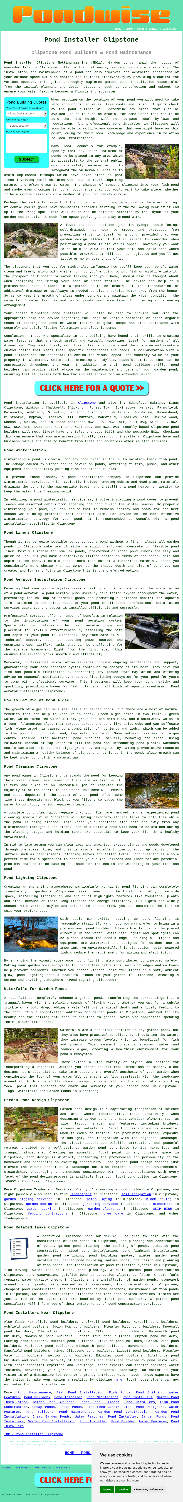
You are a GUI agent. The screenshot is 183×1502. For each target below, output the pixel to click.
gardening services (100, 1204)
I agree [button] (107, 1489)
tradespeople (16, 1218)
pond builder (16, 355)
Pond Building (149, 1392)
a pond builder (129, 1189)
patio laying (99, 1199)
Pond (8, 403)
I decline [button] (123, 1489)
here (118, 1379)
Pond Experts (62, 1468)
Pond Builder (123, 1421)
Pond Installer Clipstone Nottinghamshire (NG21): (54, 62)
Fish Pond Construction (109, 1407)
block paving (158, 1199)
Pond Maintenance (34, 1392)
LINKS (129, 28)
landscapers (81, 1194)
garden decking (41, 1209)
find (19, 1322)
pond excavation (41, 1275)
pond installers (124, 436)
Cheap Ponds (43, 1407)
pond (131, 99)
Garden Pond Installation (51, 1421)
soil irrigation (136, 1194)
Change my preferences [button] (149, 1489)
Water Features (89, 1416)
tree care (113, 1213)
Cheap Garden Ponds (51, 1416)
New (37, 1468)
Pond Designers (150, 1407)
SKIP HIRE (162, 1209)
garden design (39, 1204)
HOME (118, 28)
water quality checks (42, 1279)
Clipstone (87, 403)
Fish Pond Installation (79, 1392)
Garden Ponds (154, 1416)
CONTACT (154, 28)
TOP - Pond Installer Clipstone (33, 1434)
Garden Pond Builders (54, 1402)
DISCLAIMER (170, 28)
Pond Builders (37, 1397)
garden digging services (28, 1199)
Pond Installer (68, 1397)
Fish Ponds (119, 1392)
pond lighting (91, 960)
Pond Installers (138, 1397)
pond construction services (133, 1304)
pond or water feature (96, 281)
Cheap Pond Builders (99, 1402)
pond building (92, 336)
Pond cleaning (146, 854)
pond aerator (26, 593)
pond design (86, 1109)
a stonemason (161, 1204)
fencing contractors (47, 1213)
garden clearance (104, 1209)
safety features (87, 165)
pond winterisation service (59, 499)
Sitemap (6, 1468)
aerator (34, 654)
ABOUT (140, 28)
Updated (46, 1468)
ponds (128, 62)
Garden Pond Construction (123, 1412)
